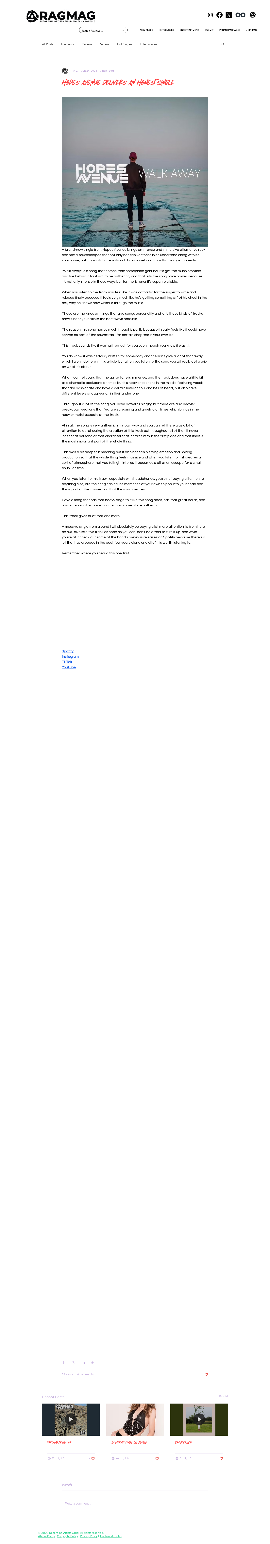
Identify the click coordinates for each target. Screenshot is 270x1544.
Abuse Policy (46, 1536)
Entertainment (149, 44)
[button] (223, 44)
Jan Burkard (183, 1442)
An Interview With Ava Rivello (128, 1442)
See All (223, 1396)
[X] (229, 15)
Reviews (87, 44)
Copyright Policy (67, 1536)
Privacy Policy (88, 1536)
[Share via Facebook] (64, 1362)
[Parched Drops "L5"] (71, 1420)
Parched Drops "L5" (59, 1442)
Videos (104, 44)
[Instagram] (210, 15)
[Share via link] (93, 1362)
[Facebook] (219, 15)
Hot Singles (124, 44)
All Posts (47, 44)
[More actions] (205, 70)
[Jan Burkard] (199, 1420)
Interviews (67, 44)
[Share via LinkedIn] (83, 1362)
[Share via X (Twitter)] (73, 1362)
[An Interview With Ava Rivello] (135, 1420)
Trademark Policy (111, 1536)
